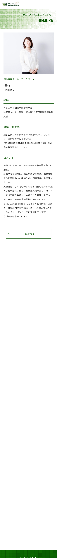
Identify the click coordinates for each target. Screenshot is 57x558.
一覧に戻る (28, 233)
